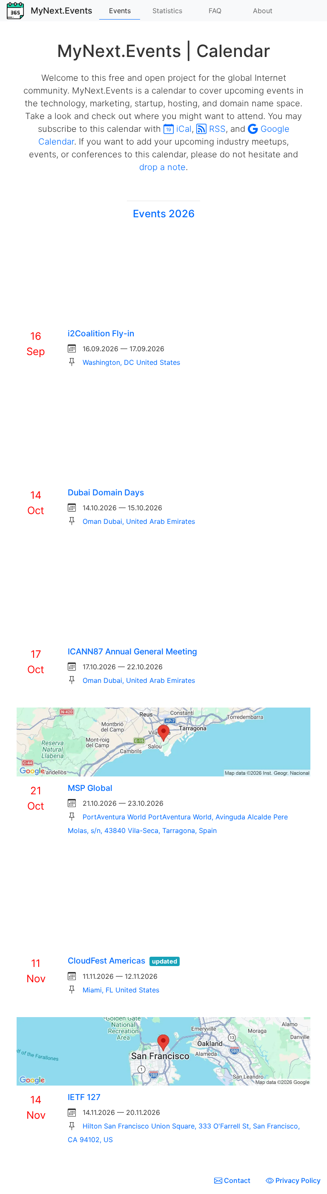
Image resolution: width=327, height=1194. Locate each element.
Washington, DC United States (131, 362)
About (262, 10)
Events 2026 (164, 214)
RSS (216, 129)
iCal (183, 129)
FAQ (215, 10)
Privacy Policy (297, 1180)
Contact (237, 1180)
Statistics (167, 10)
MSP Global (90, 788)
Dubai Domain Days (106, 492)
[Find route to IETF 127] (163, 1050)
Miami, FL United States (121, 990)
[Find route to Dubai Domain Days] (163, 434)
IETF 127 (84, 1097)
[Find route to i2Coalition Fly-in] (163, 275)
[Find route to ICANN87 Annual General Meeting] (163, 593)
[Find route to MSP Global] (163, 741)
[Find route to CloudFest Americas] (163, 902)
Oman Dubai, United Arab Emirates (139, 521)
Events (120, 10)
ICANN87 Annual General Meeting (132, 651)
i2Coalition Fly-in (101, 333)
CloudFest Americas (106, 960)
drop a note (162, 167)
